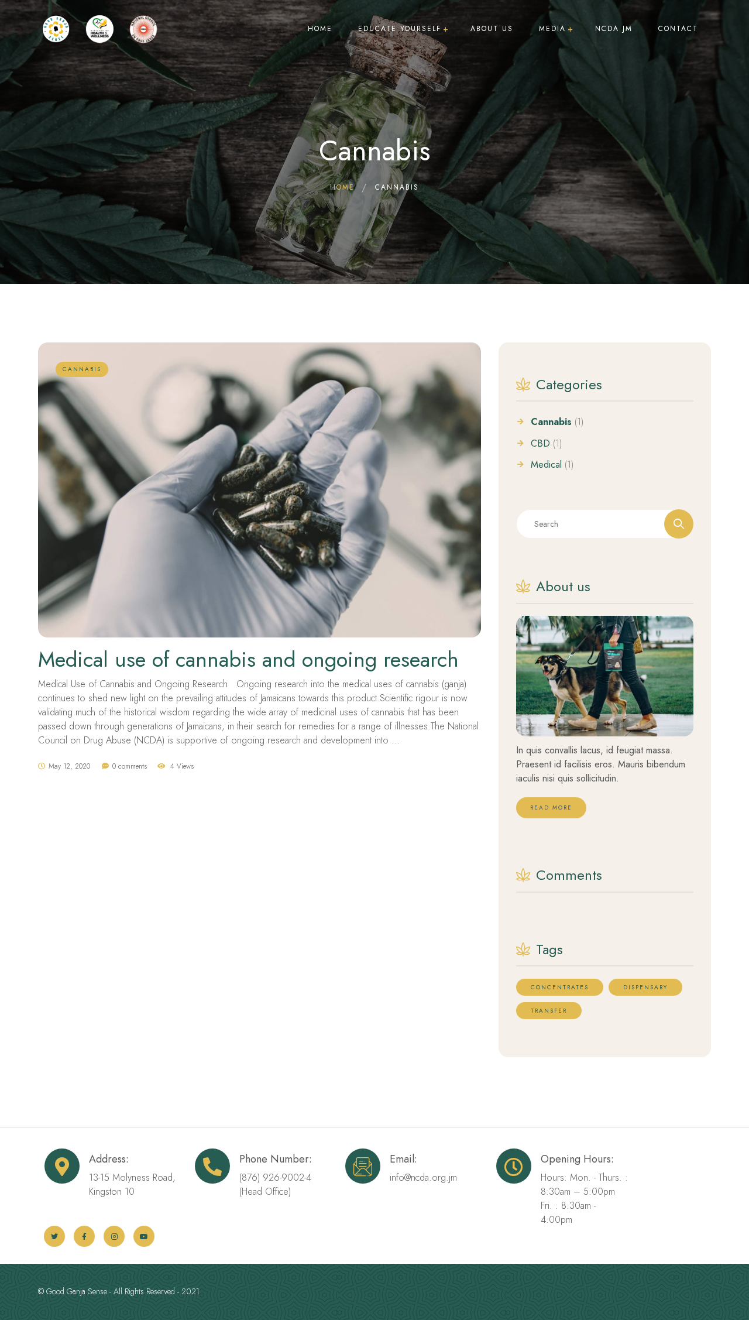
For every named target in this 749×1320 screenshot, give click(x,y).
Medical (546, 464)
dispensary (645, 987)
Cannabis (551, 422)
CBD (540, 443)
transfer (549, 1010)
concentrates (560, 987)
